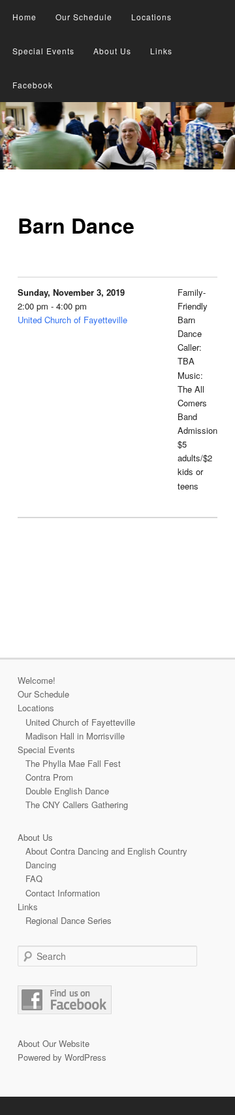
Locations (151, 16)
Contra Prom (49, 777)
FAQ (33, 878)
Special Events (43, 50)
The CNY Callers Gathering (76, 804)
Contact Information (62, 893)
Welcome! (36, 680)
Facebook (32, 84)
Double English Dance (67, 791)
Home (24, 16)
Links (161, 50)
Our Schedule (83, 16)
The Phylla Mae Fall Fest (73, 763)
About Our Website (53, 1043)
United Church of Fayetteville (72, 319)
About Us (112, 50)
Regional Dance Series (68, 920)
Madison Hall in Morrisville (75, 736)
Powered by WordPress (62, 1057)
